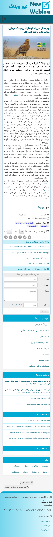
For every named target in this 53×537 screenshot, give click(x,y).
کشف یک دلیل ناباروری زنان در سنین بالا (37, 257)
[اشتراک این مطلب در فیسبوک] (20, 237)
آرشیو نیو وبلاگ (45, 529)
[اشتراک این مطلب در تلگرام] (25, 237)
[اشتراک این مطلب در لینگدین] (6, 237)
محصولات (45, 190)
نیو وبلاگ (18, 6)
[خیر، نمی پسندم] (9, 231)
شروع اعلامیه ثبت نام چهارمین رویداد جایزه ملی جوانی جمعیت (30, 432)
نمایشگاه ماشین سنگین (39, 366)
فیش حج (45, 354)
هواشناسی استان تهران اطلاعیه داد (38, 420)
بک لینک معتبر (45, 521)
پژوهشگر (33, 226)
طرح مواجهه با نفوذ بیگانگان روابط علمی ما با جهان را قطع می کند (30, 252)
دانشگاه (17, 466)
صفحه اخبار (25, 482)
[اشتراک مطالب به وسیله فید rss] (29, 237)
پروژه (16, 95)
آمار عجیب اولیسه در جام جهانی (40, 398)
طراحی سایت (43, 348)
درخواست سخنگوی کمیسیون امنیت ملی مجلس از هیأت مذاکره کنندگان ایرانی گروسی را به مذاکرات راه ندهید (27, 382)
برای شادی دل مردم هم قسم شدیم (38, 404)
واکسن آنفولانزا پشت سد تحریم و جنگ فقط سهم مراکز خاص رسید (29, 246)
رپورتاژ (46, 472)
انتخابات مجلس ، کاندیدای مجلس (35, 330)
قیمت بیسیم (44, 360)
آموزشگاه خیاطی (41, 324)
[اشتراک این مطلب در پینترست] (11, 237)
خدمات (8, 187)
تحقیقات (15, 472)
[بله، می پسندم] (21, 231)
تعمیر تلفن (44, 336)
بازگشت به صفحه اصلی (15, 487)
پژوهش (44, 226)
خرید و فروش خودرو (40, 342)
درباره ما (47, 525)
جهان (25, 154)
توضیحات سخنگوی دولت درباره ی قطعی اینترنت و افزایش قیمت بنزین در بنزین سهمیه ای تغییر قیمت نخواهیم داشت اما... (27, 391)
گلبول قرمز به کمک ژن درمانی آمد (39, 263)
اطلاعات (45, 184)
